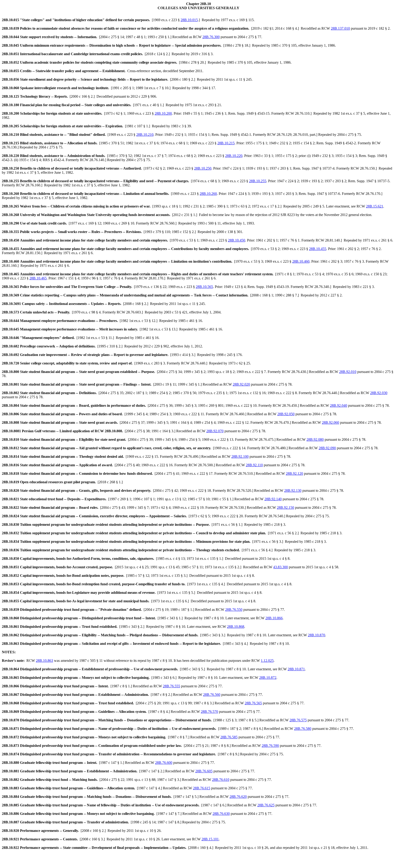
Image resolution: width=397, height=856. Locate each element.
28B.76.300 (211, 37)
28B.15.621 (374, 206)
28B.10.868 (235, 626)
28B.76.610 (220, 780)
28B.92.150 (285, 507)
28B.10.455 (317, 249)
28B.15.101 (210, 839)
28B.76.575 (298, 720)
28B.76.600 (163, 763)
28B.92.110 (254, 465)
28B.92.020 (241, 384)
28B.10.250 (202, 168)
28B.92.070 (215, 431)
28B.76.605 (204, 771)
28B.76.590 (270, 746)
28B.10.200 (163, 113)
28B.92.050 (286, 414)
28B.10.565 (204, 287)
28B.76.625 (266, 805)
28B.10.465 (38, 278)
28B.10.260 (208, 194)
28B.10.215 (226, 143)
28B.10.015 (189, 20)
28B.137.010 (340, 28)
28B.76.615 (201, 788)
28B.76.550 (233, 609)
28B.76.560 (211, 695)
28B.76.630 (221, 814)
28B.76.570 (209, 712)
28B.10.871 (296, 669)
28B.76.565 (253, 703)
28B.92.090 (327, 448)
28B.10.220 (233, 156)
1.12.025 (267, 661)
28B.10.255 (257, 181)
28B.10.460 (300, 261)
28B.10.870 (316, 635)
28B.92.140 (273, 499)
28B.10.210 (144, 135)
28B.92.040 (338, 405)
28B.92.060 (330, 422)
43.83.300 (280, 567)
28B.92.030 (378, 393)
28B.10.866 (274, 618)
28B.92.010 (347, 372)
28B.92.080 (315, 439)
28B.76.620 (238, 797)
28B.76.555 (171, 686)
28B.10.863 (44, 661)
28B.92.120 (294, 473)
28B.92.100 (240, 456)
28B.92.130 (292, 490)
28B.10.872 (267, 678)
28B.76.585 (229, 737)
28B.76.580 (302, 729)
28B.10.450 (236, 240)
